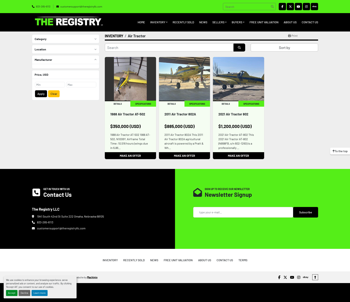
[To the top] (315, 277)
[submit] (272, 6)
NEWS (203, 22)
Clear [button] (53, 93)
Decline (24, 292)
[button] (159, 22)
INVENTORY (157, 22)
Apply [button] (41, 93)
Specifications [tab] (143, 103)
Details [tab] (118, 103)
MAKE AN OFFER (130, 155)
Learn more (40, 292)
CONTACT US (310, 22)
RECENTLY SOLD (183, 22)
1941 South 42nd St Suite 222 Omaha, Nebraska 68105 (70, 216)
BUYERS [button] (237, 22)
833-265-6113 (43, 6)
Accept (11, 292)
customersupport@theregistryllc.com (81, 6)
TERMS (242, 260)
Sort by (284, 47)
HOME (141, 22)
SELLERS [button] (218, 22)
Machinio (92, 277)
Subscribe (305, 212)
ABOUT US (290, 22)
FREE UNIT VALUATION (264, 22)
